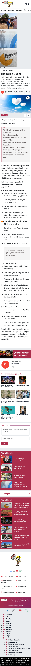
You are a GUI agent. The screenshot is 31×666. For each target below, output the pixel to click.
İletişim (8, 636)
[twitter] (13, 610)
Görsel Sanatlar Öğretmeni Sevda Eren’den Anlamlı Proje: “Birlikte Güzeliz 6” (7, 416)
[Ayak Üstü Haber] (7, 4)
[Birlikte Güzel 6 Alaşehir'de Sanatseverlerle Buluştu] (23, 393)
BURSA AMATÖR (20, 10)
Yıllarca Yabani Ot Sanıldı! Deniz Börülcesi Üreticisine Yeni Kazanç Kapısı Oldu (7, 400)
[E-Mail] (12, 367)
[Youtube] (17, 570)
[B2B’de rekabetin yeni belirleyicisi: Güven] (23, 409)
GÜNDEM (11, 10)
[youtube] (20, 610)
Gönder (5, 443)
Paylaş (5, 115)
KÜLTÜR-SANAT (13, 71)
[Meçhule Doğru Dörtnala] (23, 380)
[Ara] (26, 4)
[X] (14, 570)
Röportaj (8, 627)
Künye (8, 634)
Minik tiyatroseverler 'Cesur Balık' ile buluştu (7, 386)
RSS (4, 600)
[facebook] (7, 610)
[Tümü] (29, 493)
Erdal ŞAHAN (15, 363)
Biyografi (9, 629)
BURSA (3, 10)
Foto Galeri (9, 619)
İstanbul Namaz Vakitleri (6, 581)
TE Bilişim (20, 605)
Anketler (8, 631)
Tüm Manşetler (22, 586)
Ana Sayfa (9, 615)
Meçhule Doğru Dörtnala (22, 385)
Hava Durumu (22, 576)
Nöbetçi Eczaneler (8, 576)
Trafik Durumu (22, 580)
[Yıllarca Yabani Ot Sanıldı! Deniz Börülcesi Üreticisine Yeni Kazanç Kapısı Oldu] (8, 393)
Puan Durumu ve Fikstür (6, 587)
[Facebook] (11, 570)
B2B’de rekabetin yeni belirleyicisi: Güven (22, 415)
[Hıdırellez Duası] (15, 104)
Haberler (4, 71)
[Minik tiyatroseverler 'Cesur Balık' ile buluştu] (8, 380)
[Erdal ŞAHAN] (5, 364)
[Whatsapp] (20, 570)
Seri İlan (8, 625)
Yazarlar (8, 623)
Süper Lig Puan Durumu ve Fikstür (19, 648)
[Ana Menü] (28, 4)
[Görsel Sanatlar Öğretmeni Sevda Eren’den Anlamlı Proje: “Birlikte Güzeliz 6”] (8, 409)
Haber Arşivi (21, 592)
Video (8, 621)
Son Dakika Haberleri (8, 592)
